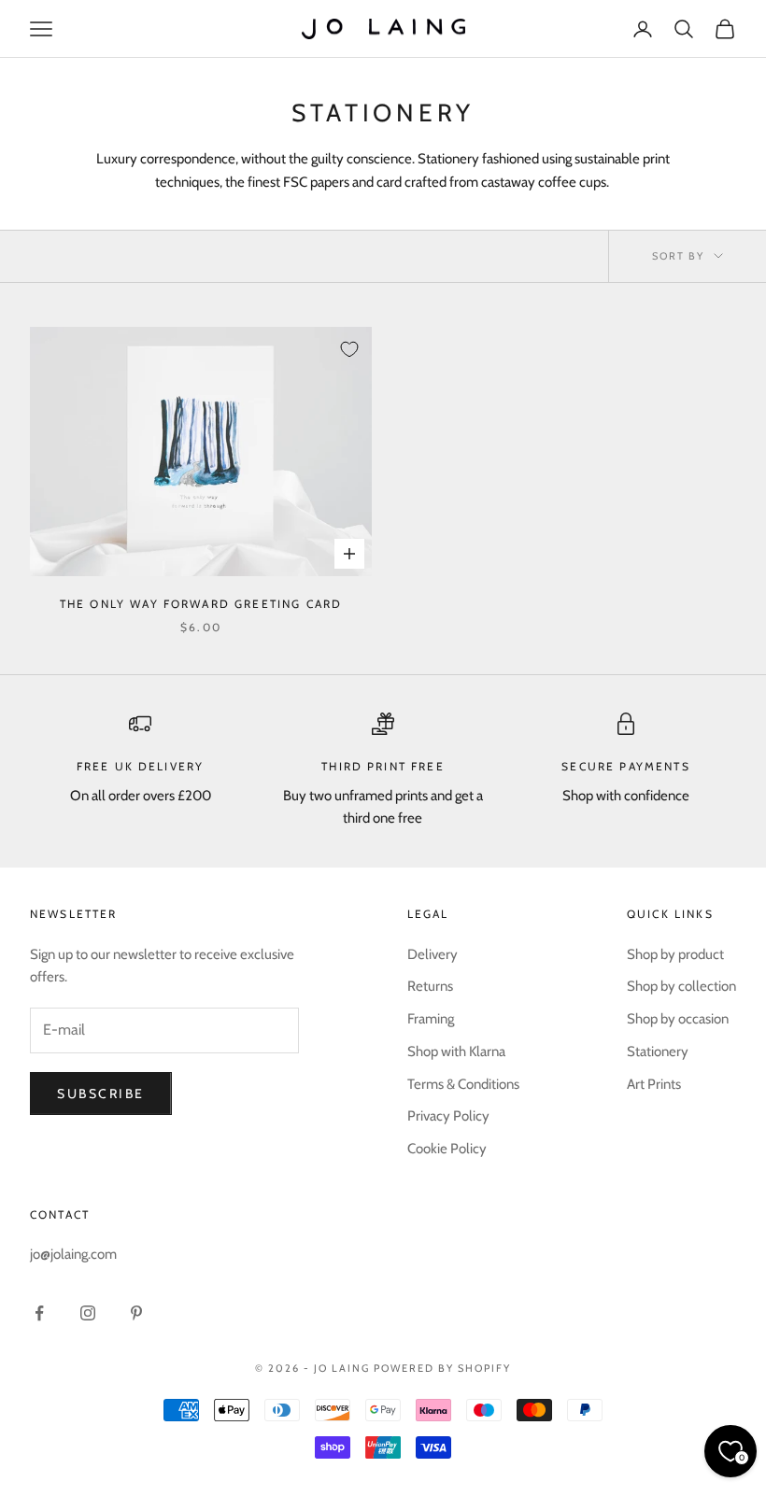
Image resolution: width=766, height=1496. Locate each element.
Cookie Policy (447, 1148)
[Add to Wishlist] (349, 349)
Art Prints (654, 1084)
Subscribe (101, 1093)
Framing (430, 1018)
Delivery (432, 954)
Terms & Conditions (463, 1084)
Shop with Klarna (456, 1051)
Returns (430, 986)
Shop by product (675, 954)
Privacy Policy (448, 1116)
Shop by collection (681, 986)
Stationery (657, 1051)
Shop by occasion (678, 1018)
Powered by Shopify (442, 1368)
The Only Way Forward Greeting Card (201, 604)
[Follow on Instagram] (87, 1313)
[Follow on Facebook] (39, 1313)
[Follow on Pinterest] (136, 1313)
